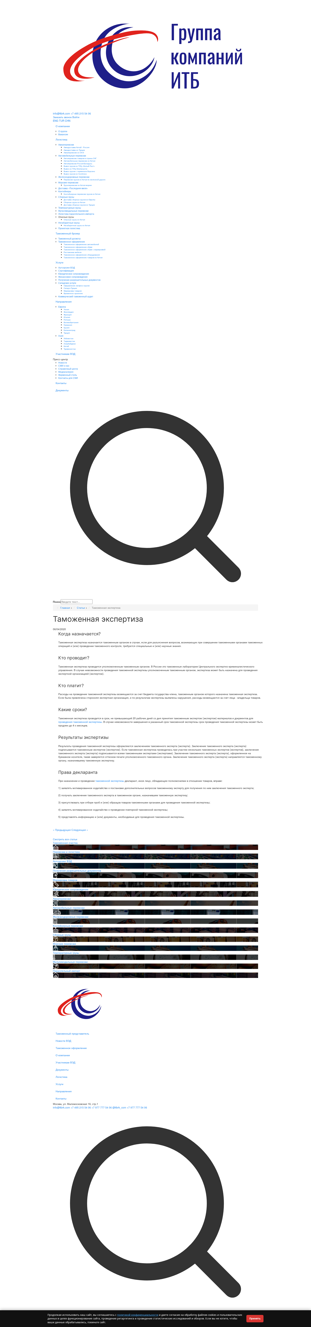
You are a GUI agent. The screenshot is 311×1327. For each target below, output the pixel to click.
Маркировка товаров (73, 290)
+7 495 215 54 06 (81, 113)
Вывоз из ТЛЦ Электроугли (75, 168)
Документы (62, 390)
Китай (66, 346)
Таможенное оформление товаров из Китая (83, 257)
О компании (63, 126)
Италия (67, 317)
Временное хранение (73, 293)
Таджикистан (69, 341)
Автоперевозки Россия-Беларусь (78, 163)
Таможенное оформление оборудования (82, 254)
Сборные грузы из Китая (74, 202)
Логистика (61, 139)
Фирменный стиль (67, 374)
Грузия (66, 327)
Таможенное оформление (71, 241)
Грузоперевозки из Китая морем (78, 185)
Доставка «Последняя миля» (73, 188)
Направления (64, 301)
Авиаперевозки (66, 144)
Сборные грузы (66, 196)
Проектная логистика (69, 228)
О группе (62, 131)
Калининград (69, 330)
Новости (62, 362)
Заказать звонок (62, 117)
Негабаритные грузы (69, 222)
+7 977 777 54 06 (102, 1107)
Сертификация (66, 270)
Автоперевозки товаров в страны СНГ (80, 158)
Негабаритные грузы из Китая (77, 225)
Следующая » (79, 830)
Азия (60, 335)
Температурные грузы (69, 207)
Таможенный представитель (72, 1033)
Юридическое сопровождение (73, 273)
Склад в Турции (70, 288)
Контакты (61, 383)
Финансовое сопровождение (73, 276)
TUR (61, 120)
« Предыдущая (62, 830)
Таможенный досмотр (69, 238)
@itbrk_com (119, 1107)
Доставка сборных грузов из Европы (79, 199)
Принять (255, 1318)
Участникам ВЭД (65, 354)
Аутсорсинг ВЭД (66, 267)
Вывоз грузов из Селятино (75, 173)
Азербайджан (70, 343)
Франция (67, 314)
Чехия (66, 309)
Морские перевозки (68, 182)
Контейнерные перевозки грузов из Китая (82, 194)
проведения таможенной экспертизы (80, 722)
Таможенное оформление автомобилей (81, 244)
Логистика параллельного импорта (76, 213)
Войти (75, 117)
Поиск (57, 601)
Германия (68, 324)
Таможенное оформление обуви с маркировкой (84, 249)
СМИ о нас (63, 365)
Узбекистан (68, 338)
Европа (62, 306)
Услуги (59, 262)
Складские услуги (67, 282)
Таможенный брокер (68, 233)
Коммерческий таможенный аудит (75, 296)
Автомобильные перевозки (72, 155)
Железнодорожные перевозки (73, 176)
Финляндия (68, 311)
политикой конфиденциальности (137, 1315)
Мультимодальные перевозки (73, 210)
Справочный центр (68, 368)
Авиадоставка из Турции (74, 150)
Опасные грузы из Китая (74, 219)
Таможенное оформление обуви (78, 247)
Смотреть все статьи (65, 839)
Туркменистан (70, 348)
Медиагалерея (65, 371)
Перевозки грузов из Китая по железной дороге (84, 179)
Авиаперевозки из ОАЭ (74, 152)
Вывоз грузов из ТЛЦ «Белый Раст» (79, 166)
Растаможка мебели (73, 252)
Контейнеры (64, 191)
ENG (55, 120)
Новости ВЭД (63, 1040)
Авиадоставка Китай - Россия (76, 147)
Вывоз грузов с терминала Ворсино (79, 171)
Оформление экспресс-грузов (76, 285)
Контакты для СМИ (68, 377)
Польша (67, 319)
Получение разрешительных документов (79, 279)
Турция (67, 332)
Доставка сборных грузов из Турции (79, 204)
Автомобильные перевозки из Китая (79, 160)
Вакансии (63, 134)
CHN (67, 120)
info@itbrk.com (61, 113)
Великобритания (71, 322)
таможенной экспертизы (109, 780)
